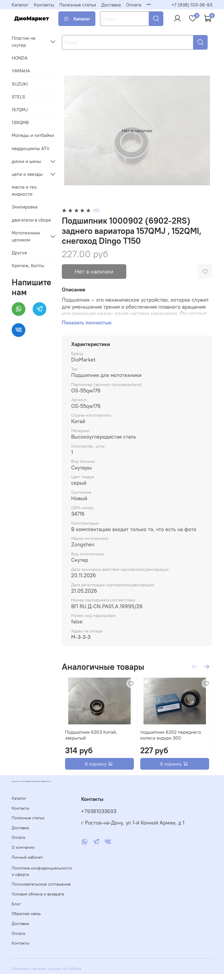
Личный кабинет (27, 857)
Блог (16, 904)
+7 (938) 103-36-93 (192, 5)
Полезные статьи (77, 5)
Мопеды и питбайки (33, 135)
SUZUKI (20, 84)
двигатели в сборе (31, 220)
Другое (19, 252)
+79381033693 (98, 811)
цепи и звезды (27, 174)
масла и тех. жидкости (25, 190)
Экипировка (24, 207)
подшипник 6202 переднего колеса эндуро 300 (170, 735)
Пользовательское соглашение (41, 884)
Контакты (44, 5)
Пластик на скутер (23, 41)
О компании (23, 847)
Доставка (111, 5)
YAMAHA (21, 71)
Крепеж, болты (28, 265)
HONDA (19, 58)
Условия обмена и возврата (38, 894)
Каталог (20, 5)
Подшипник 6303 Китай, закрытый (91, 735)
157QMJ (20, 109)
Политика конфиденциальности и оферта (42, 871)
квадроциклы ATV (31, 148)
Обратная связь (26, 913)
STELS (18, 97)
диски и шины (26, 161)
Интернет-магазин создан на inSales (46, 968)
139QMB (20, 122)
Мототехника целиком (26, 236)
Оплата (133, 5)
